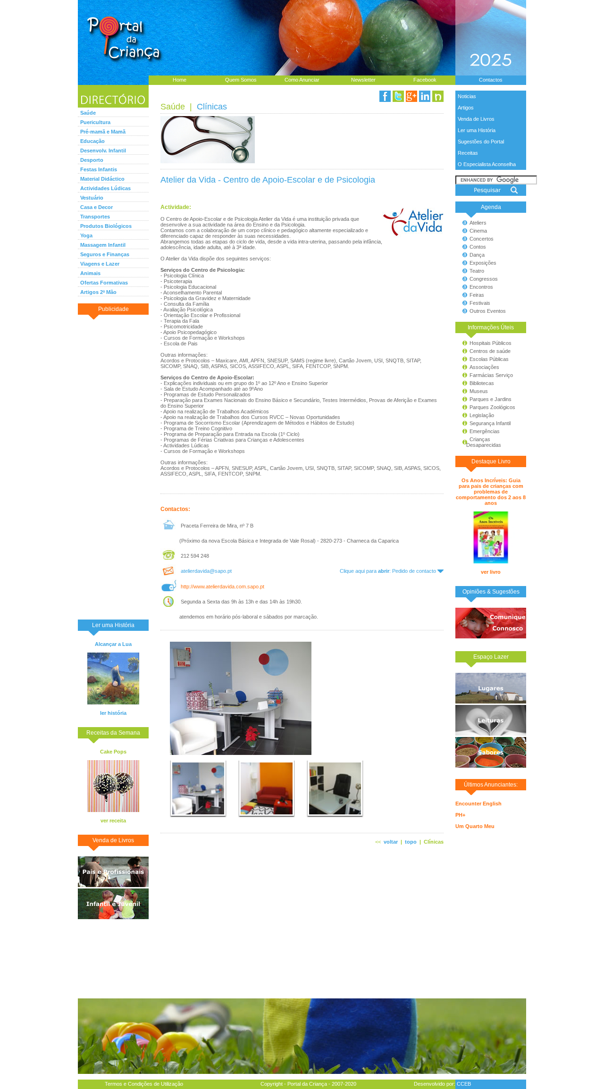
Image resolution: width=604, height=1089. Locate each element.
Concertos (482, 239)
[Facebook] (385, 96)
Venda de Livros (476, 119)
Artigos (466, 107)
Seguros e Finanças (104, 254)
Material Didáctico (102, 179)
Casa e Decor (96, 207)
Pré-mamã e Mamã (103, 131)
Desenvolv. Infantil (103, 150)
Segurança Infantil (490, 423)
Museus (479, 391)
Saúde (88, 113)
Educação (92, 141)
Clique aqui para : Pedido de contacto (388, 571)
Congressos (484, 279)
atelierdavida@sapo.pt (206, 571)
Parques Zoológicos (492, 407)
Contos (478, 247)
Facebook (424, 80)
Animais (90, 273)
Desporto (91, 160)
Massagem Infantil (103, 245)
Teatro (477, 271)
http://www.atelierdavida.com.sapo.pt (222, 586)
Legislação (482, 415)
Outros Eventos (488, 311)
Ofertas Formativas (104, 282)
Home (179, 80)
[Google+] (411, 96)
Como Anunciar (302, 80)
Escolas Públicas (489, 359)
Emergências (485, 431)
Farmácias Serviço (491, 375)
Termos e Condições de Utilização (144, 1084)
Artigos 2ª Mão (98, 292)
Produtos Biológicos (106, 226)
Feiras (477, 295)
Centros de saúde (490, 351)
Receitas (468, 153)
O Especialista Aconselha (487, 164)
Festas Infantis (98, 169)
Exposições (483, 263)
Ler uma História (476, 130)
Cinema (478, 231)
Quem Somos (241, 80)
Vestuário (91, 198)
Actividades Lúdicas (105, 188)
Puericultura (95, 122)
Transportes (95, 216)
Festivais (480, 303)
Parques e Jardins (491, 399)
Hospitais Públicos (491, 343)
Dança (477, 255)
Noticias (467, 96)
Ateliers (478, 223)
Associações (484, 367)
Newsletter (363, 80)
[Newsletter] (438, 96)
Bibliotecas (482, 383)
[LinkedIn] (424, 96)
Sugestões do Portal (481, 141)
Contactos (491, 80)
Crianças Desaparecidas (479, 442)
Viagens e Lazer (99, 264)
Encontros (481, 287)
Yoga (86, 235)
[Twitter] (398, 96)
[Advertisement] (113, 466)
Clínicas (212, 106)
